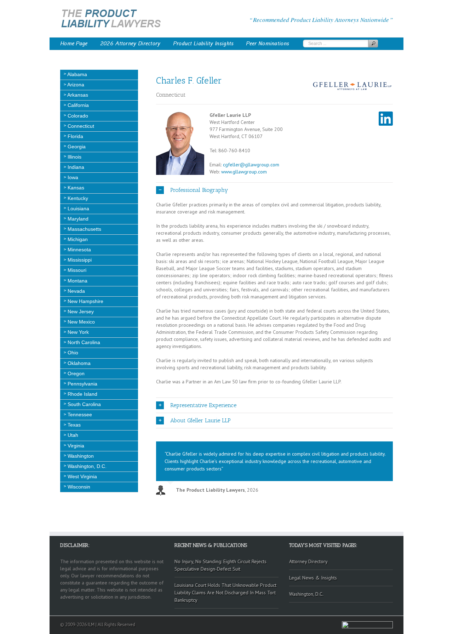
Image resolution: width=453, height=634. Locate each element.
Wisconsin (78, 487)
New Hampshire (84, 301)
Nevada (75, 291)
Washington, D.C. (86, 466)
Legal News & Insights (313, 578)
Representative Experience (203, 405)
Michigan (77, 239)
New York (77, 332)
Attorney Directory (308, 561)
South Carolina (83, 404)
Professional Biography (199, 190)
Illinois (73, 157)
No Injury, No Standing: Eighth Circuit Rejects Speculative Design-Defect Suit (220, 565)
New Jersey (80, 311)
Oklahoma (78, 363)
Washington (80, 456)
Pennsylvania (81, 384)
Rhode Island (81, 394)
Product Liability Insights (203, 43)
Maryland (77, 219)
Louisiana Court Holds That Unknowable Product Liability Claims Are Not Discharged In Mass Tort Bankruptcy (225, 592)
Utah (72, 435)
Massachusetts (83, 229)
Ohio (72, 352)
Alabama (76, 74)
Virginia (75, 446)
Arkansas (77, 95)
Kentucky (77, 198)
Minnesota (78, 249)
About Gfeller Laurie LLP (200, 420)
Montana (76, 281)
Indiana (75, 167)
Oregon (75, 373)
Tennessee (79, 414)
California (77, 105)
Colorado (77, 116)
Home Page (74, 43)
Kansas (75, 187)
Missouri (76, 270)
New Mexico (80, 322)
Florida (74, 136)
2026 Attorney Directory (130, 43)
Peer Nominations (267, 43)
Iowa (72, 177)
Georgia (76, 146)
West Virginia (81, 476)
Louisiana (77, 208)
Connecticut (80, 126)
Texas (73, 425)
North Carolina (83, 342)
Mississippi (79, 260)
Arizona (75, 84)
